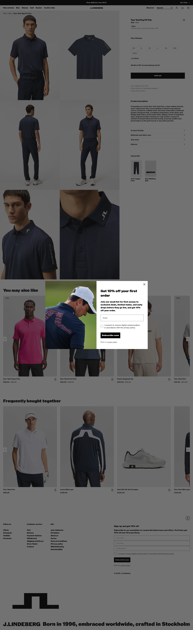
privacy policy (112, 342)
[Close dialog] (144, 284)
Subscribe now (110, 335)
